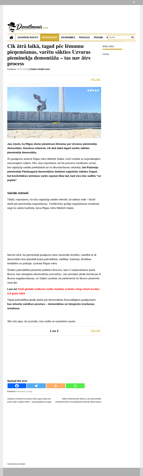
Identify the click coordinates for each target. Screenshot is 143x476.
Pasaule (84, 37)
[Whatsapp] (75, 385)
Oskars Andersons (40, 69)
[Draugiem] (55, 385)
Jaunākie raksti (27, 37)
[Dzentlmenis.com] (11, 37)
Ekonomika (68, 37)
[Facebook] (17, 385)
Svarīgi (29, 391)
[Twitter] (36, 385)
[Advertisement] (54, 231)
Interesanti (49, 37)
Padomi (98, 37)
